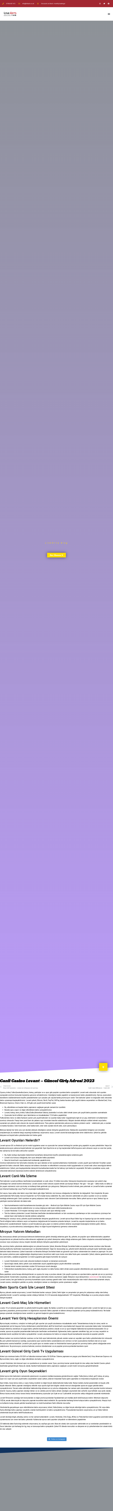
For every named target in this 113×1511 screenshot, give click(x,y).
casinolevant (94, 1277)
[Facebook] (108, 3)
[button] (109, 14)
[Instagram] (100, 3)
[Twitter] (104, 3)
